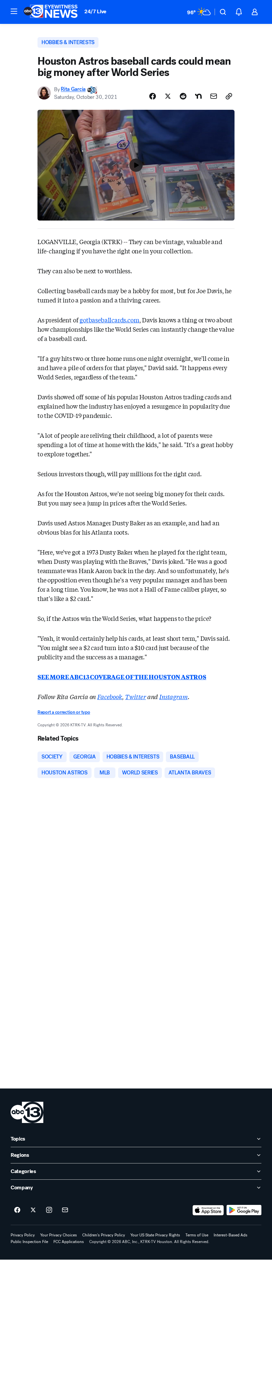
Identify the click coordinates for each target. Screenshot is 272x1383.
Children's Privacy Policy (103, 1235)
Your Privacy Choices (58, 1235)
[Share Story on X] (167, 96)
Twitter (135, 696)
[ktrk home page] (27, 1112)
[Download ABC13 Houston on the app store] (208, 1210)
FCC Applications (68, 1242)
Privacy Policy (23, 1235)
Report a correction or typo (63, 712)
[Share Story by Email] (213, 96)
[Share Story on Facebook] (152, 96)
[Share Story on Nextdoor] (198, 96)
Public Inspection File (29, 1242)
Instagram (173, 696)
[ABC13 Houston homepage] (51, 12)
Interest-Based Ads (230, 1235)
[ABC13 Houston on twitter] (33, 1210)
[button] (14, 11)
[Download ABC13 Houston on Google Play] (244, 1210)
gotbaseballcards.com (109, 319)
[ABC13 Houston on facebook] (17, 1210)
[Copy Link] (229, 96)
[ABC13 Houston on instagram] (49, 1210)
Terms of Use (196, 1235)
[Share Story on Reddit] (183, 96)
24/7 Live (95, 11)
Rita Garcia (73, 89)
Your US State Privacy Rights (155, 1235)
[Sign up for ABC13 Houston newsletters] (65, 1210)
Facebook (109, 696)
